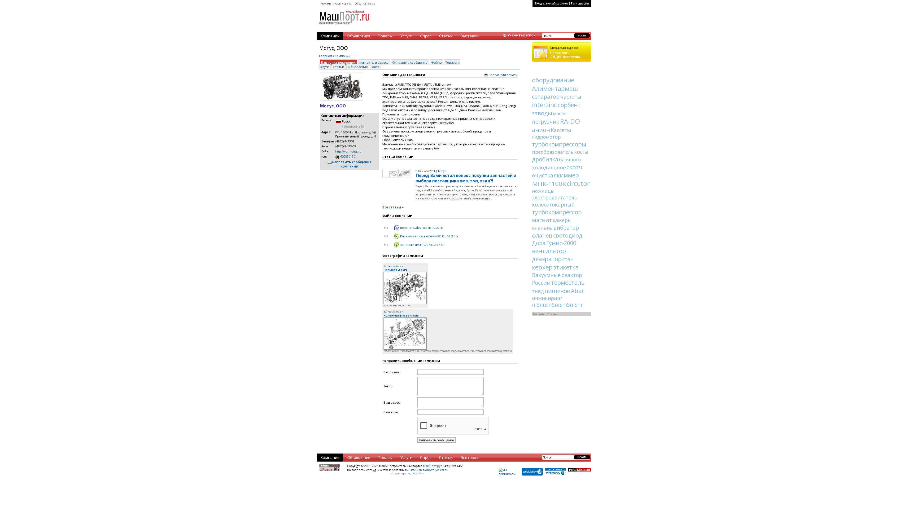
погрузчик (545, 121)
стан (568, 259)
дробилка (545, 159)
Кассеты (561, 129)
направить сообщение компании (351, 164)
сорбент (569, 105)
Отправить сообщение (410, 62)
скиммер (566, 175)
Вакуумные (546, 274)
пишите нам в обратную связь (426, 470)
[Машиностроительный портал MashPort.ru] (345, 26)
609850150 (347, 156)
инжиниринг (547, 298)
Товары (385, 36)
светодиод (567, 235)
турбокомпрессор (557, 212)
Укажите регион (521, 35)
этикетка (566, 267)
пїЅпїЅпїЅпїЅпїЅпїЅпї (557, 304)
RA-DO (570, 121)
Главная (325, 56)
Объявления (358, 36)
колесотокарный (553, 204)
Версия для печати (503, 75)
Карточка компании (338, 62)
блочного (570, 159)
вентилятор (549, 251)
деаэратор (547, 259)
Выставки (469, 36)
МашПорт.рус (432, 466)
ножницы (543, 191)
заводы (542, 113)
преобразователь (552, 152)
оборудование (553, 80)
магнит (542, 220)
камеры (562, 220)
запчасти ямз (421, 244)
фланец (542, 235)
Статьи (446, 36)
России (541, 282)
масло (560, 113)
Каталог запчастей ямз (428, 236)
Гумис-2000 (561, 243)
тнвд (538, 291)
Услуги (406, 36)
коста (581, 151)
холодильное (549, 167)
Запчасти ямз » (393, 266)
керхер (542, 267)
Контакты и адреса (374, 62)
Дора (539, 243)
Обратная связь (365, 3)
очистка (542, 175)
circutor (578, 183)
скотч (574, 167)
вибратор (566, 227)
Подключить (565, 52)
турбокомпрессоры (559, 144)
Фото (375, 67)
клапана (542, 228)
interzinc (544, 104)
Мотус (442, 171)
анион (541, 130)
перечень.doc (421, 227)
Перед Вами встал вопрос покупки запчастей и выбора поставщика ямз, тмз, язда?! (465, 178)
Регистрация (580, 3)
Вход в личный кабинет (551, 3)
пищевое (557, 291)
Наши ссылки (343, 3)
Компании (330, 36)
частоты (570, 96)
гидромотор (546, 137)
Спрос (425, 36)
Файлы (436, 62)
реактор (571, 274)
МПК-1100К (549, 183)
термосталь (568, 282)
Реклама (325, 3)
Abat (577, 290)
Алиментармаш (555, 88)
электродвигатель (554, 197)
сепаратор (545, 96)
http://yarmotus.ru (348, 151)
